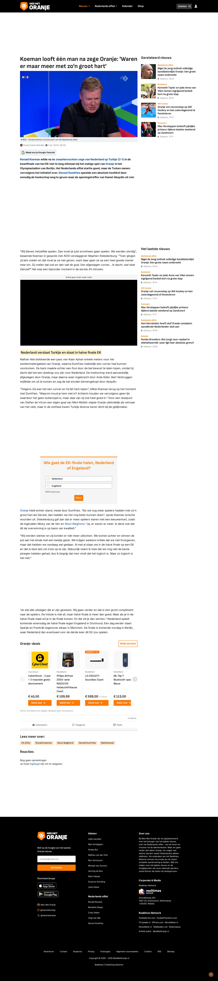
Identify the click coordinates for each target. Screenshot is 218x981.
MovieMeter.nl (171, 922)
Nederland (57, 478)
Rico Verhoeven (95, 860)
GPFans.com (157, 922)
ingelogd (35, 763)
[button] (89, 6)
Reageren (80, 725)
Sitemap (170, 951)
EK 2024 (26, 743)
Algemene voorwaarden (127, 951)
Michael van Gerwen (97, 865)
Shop (141, 6)
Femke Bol (93, 849)
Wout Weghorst (75, 523)
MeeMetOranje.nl (161, 931)
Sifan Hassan (94, 876)
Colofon (148, 951)
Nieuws (83, 6)
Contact (63, 951)
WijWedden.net (160, 927)
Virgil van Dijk (94, 918)
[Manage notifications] (211, 974)
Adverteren (49, 951)
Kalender (127, 6)
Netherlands (107, 743)
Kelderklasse (175, 927)
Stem (78, 497)
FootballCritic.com (147, 918)
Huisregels (105, 951)
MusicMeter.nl (145, 927)
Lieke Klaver (93, 887)
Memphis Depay (95, 907)
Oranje (110, 163)
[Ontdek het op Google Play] (48, 894)
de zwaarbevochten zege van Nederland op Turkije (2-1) (88, 159)
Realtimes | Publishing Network (109, 964)
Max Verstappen (95, 844)
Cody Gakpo (94, 912)
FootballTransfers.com (167, 918)
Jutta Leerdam (94, 839)
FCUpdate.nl (144, 922)
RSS (159, 951)
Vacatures (77, 951)
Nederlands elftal (105, 6)
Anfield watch (145, 931)
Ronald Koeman (30, 159)
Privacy (91, 951)
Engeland (56, 486)
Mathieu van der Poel (98, 855)
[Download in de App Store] (46, 885)
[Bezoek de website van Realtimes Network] (150, 891)
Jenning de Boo (95, 871)
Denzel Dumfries (69, 172)
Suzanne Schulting (96, 881)
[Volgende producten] (134, 679)
